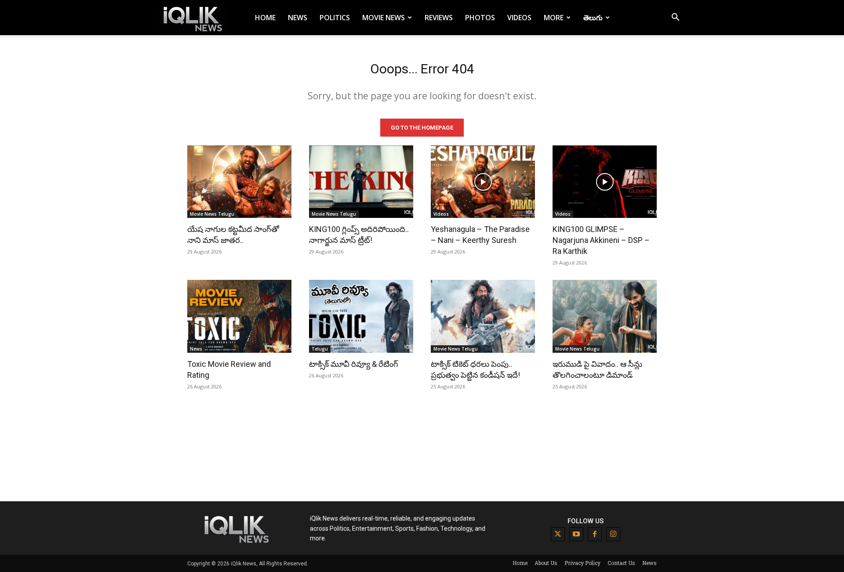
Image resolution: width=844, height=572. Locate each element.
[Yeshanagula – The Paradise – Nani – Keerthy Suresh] (483, 181)
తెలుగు (593, 17)
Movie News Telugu (212, 214)
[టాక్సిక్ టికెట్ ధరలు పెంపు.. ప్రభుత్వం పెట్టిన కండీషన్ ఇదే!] (483, 316)
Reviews (439, 17)
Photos (480, 17)
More (554, 17)
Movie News (383, 17)
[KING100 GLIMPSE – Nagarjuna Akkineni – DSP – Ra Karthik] (605, 181)
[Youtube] (576, 534)
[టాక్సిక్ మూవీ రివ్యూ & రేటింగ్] (361, 316)
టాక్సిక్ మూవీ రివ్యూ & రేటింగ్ (353, 364)
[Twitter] (558, 534)
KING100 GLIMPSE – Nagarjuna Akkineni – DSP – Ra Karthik (601, 240)
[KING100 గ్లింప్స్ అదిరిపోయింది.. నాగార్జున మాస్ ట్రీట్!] (361, 181)
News (297, 17)
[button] (675, 18)
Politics (335, 17)
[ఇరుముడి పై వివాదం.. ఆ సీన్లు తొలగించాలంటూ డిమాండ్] (605, 316)
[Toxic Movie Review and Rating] (239, 316)
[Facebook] (595, 534)
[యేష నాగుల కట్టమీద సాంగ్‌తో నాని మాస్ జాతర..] (239, 181)
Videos (519, 17)
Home (265, 17)
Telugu (320, 349)
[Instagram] (613, 534)
